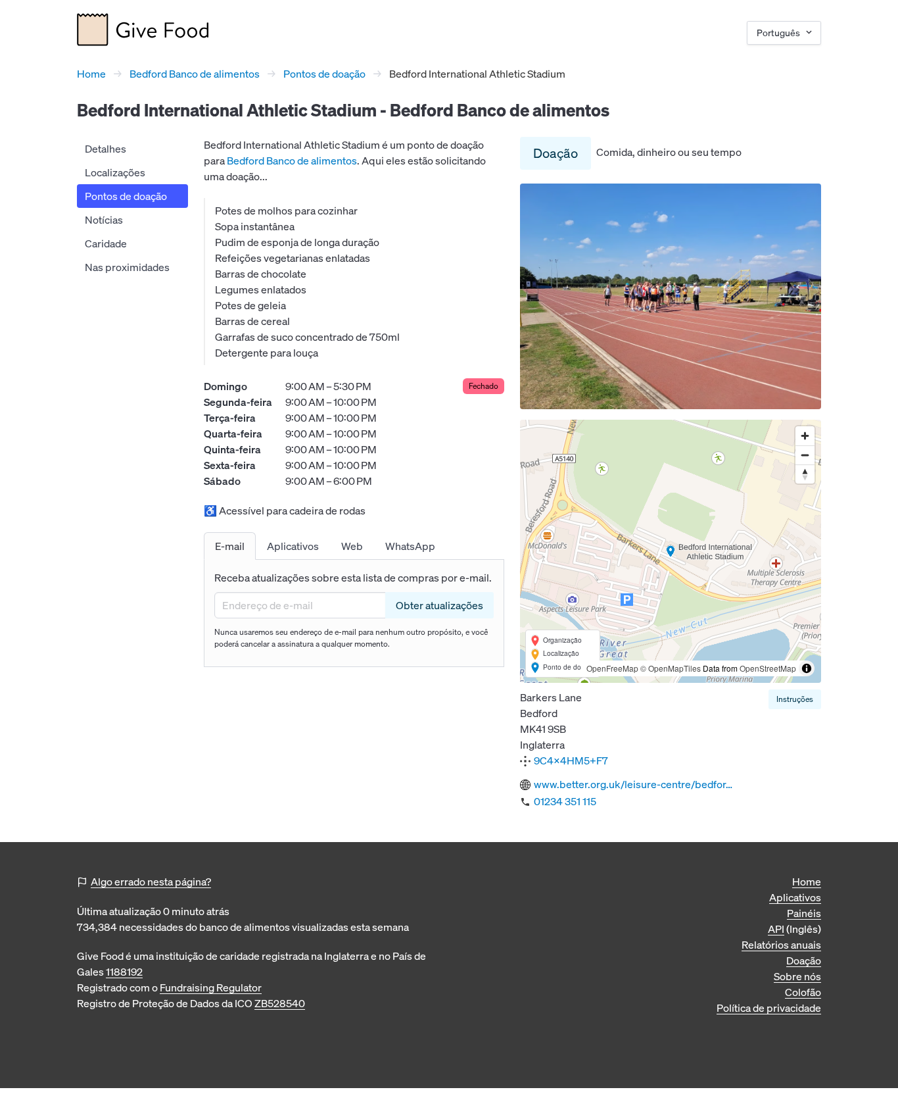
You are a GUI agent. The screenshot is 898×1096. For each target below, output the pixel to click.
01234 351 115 (565, 801)
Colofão (803, 992)
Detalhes (105, 148)
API (776, 929)
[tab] (230, 546)
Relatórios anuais (781, 944)
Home (91, 73)
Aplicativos (795, 897)
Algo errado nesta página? (151, 881)
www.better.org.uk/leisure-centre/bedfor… (633, 784)
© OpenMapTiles (670, 668)
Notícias (104, 219)
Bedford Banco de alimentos (195, 73)
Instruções (794, 699)
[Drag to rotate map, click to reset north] (805, 474)
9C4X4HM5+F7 (571, 760)
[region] (670, 551)
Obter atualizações (439, 605)
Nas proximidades (127, 267)
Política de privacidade (769, 1008)
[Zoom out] (805, 454)
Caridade (106, 243)
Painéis (804, 913)
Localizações (115, 172)
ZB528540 (279, 1003)
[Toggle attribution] (807, 668)
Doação (555, 153)
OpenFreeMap (612, 668)
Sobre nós (797, 976)
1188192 (124, 971)
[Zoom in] (805, 435)
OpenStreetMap (768, 668)
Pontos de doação (324, 73)
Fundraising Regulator (211, 987)
